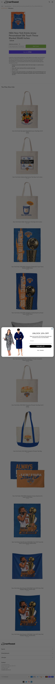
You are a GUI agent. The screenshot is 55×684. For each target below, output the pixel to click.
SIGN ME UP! (41, 346)
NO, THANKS (40, 350)
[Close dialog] (52, 329)
